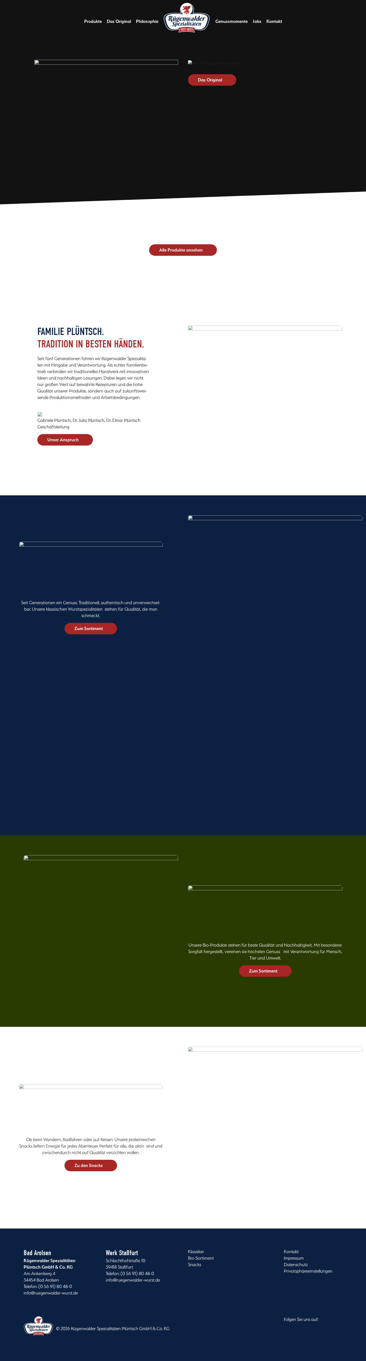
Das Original (210, 79)
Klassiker (196, 1251)
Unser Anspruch (63, 439)
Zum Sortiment (88, 628)
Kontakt (291, 1251)
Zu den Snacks (88, 1165)
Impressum (294, 1258)
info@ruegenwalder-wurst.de (51, 1293)
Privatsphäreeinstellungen (308, 1271)
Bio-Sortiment (201, 1258)
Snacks (194, 1264)
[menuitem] (93, 21)
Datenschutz (296, 1264)
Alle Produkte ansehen (181, 250)
